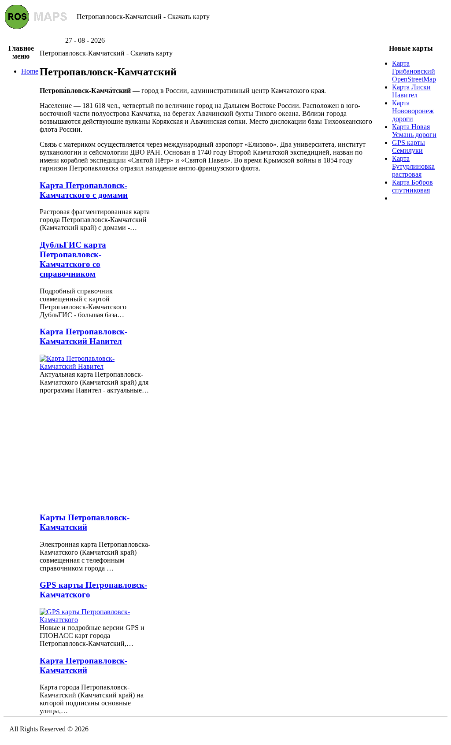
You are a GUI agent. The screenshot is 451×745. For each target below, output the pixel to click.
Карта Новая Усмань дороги (414, 130)
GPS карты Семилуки (408, 146)
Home (29, 71)
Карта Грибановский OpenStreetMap (414, 71)
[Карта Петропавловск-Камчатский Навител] (95, 366)
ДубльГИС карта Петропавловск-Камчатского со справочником (73, 259)
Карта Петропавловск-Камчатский (83, 665)
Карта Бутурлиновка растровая (413, 166)
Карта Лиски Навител (411, 91)
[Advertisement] (225, 33)
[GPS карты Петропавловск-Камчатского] (95, 619)
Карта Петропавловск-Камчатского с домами (84, 190)
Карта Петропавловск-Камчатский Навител (83, 336)
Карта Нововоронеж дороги (413, 110)
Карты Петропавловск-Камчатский (84, 522)
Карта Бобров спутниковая (412, 186)
